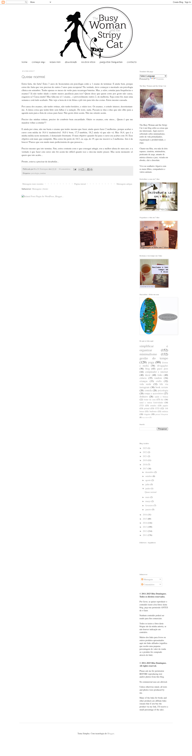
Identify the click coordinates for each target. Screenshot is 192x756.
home (24, 62)
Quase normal (33, 77)
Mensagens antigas (124, 183)
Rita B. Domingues (41, 169)
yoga (151, 362)
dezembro (149, 472)
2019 (145, 460)
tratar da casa (150, 399)
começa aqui (38, 62)
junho (148, 488)
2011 (145, 535)
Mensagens (148, 579)
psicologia (35, 173)
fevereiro (149, 505)
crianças (144, 381)
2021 (145, 456)
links (160, 375)
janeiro (148, 509)
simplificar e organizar (154, 348)
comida (148, 390)
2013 (145, 526)
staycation (145, 417)
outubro (149, 476)
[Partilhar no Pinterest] (91, 169)
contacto (132, 62)
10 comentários (64, 169)
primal (147, 408)
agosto (148, 480)
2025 (145, 448)
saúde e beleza (161, 396)
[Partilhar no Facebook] (88, 169)
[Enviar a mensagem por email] (79, 169)
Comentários (148, 584)
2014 (145, 522)
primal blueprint (161, 414)
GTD (157, 408)
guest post (162, 368)
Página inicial (80, 183)
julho (147, 484)
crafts (159, 381)
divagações (162, 365)
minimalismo (148, 354)
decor (147, 375)
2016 (145, 514)
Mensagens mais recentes (32, 183)
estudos (153, 405)
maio (147, 497)
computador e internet (156, 371)
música (165, 411)
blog (147, 368)
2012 (145, 531)
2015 (145, 518)
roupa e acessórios (153, 393)
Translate (160, 78)
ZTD (142, 405)
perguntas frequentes (111, 62)
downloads (71, 62)
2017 (145, 468)
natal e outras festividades (151, 402)
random (43, 173)
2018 (145, 464)
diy (162, 399)
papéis (165, 405)
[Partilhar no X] (85, 169)
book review (162, 387)
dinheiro (144, 396)
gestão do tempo (154, 358)
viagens (147, 414)
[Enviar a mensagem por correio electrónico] (75, 169)
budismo (153, 411)
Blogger (110, 733)
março (148, 501)
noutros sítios (88, 62)
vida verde (145, 384)
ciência (143, 378)
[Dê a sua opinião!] (82, 169)
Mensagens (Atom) (40, 188)
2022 (145, 452)
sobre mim (55, 62)
